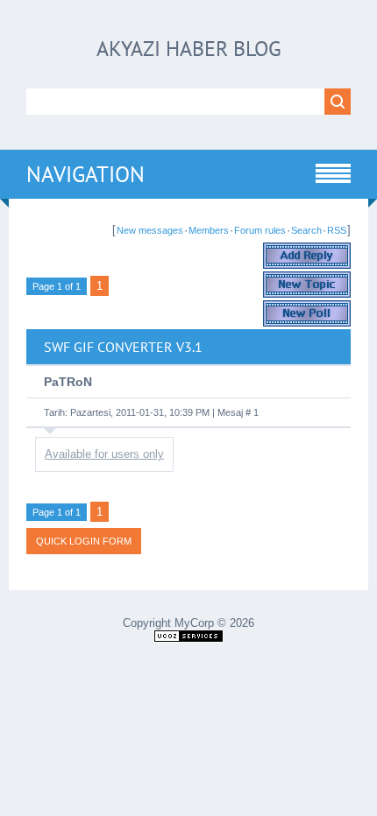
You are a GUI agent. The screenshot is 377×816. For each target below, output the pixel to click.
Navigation (85, 174)
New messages (150, 230)
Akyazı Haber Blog (188, 48)
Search (306, 230)
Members (208, 230)
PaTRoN (68, 382)
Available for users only (104, 454)
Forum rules (260, 230)
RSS (336, 230)
